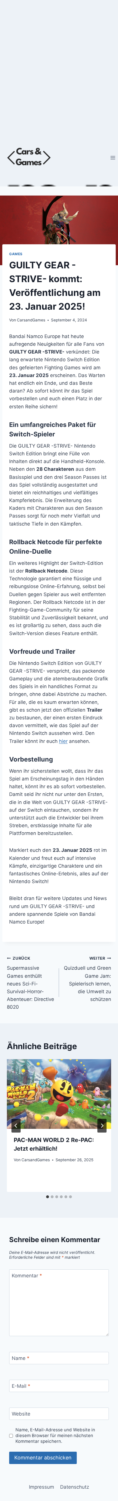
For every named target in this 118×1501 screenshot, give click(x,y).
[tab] (47, 1196)
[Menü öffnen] (112, 157)
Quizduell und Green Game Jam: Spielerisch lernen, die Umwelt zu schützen (87, 979)
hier (63, 741)
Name (21, 1358)
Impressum (41, 1487)
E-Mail (21, 1386)
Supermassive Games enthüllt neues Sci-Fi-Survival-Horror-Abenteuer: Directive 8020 (30, 983)
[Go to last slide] (16, 1126)
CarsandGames (31, 320)
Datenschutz (74, 1487)
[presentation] (59, 1094)
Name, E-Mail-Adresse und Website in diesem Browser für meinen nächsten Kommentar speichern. (55, 1435)
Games (16, 254)
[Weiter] (102, 1126)
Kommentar (27, 1276)
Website (21, 1414)
